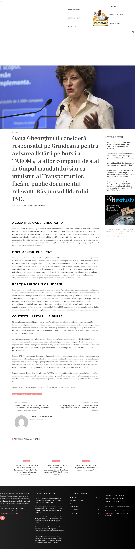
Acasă (14, 132)
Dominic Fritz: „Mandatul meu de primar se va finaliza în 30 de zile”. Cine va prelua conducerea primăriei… (26, 469)
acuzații (16, 394)
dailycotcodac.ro (110, 513)
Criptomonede (111, 237)
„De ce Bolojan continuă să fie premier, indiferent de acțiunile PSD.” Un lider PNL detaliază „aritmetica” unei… (49, 500)
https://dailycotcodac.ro (36, 419)
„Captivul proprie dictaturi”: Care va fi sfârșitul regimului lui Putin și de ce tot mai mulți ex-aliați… (78, 407)
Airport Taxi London (117, 231)
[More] (80, 211)
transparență (36, 394)
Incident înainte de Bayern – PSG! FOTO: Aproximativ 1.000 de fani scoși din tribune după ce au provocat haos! (32, 407)
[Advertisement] (67, 49)
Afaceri (19, 132)
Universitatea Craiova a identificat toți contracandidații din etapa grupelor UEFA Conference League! (56, 469)
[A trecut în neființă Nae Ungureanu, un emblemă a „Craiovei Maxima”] (86, 452)
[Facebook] (2, 518)
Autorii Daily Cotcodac (35, 205)
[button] (133, 32)
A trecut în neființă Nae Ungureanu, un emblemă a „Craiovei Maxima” (86, 467)
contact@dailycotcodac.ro (9, 513)
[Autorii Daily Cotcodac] (21, 422)
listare (25, 394)
